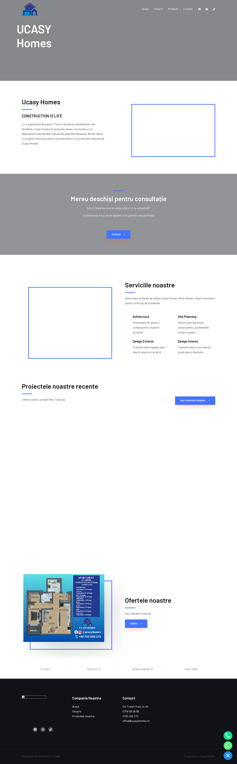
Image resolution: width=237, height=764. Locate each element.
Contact (188, 9)
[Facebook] (199, 9)
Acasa (145, 9)
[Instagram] (207, 9)
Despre (158, 9)
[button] (118, 234)
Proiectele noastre (83, 716)
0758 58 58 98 (131, 711)
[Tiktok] (214, 9)
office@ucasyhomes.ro (136, 721)
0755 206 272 (130, 716)
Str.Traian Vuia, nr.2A (135, 706)
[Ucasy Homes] (30, 8)
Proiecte (173, 9)
